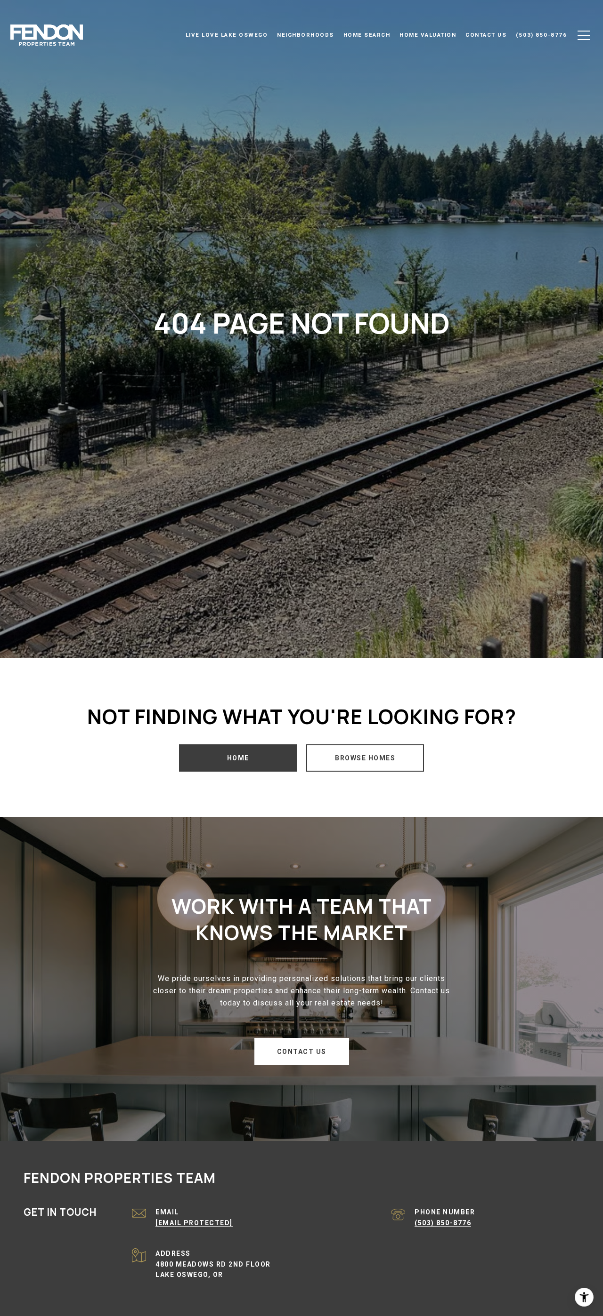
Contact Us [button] (301, 1051)
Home (238, 758)
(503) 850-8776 (443, 1223)
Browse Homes (365, 758)
